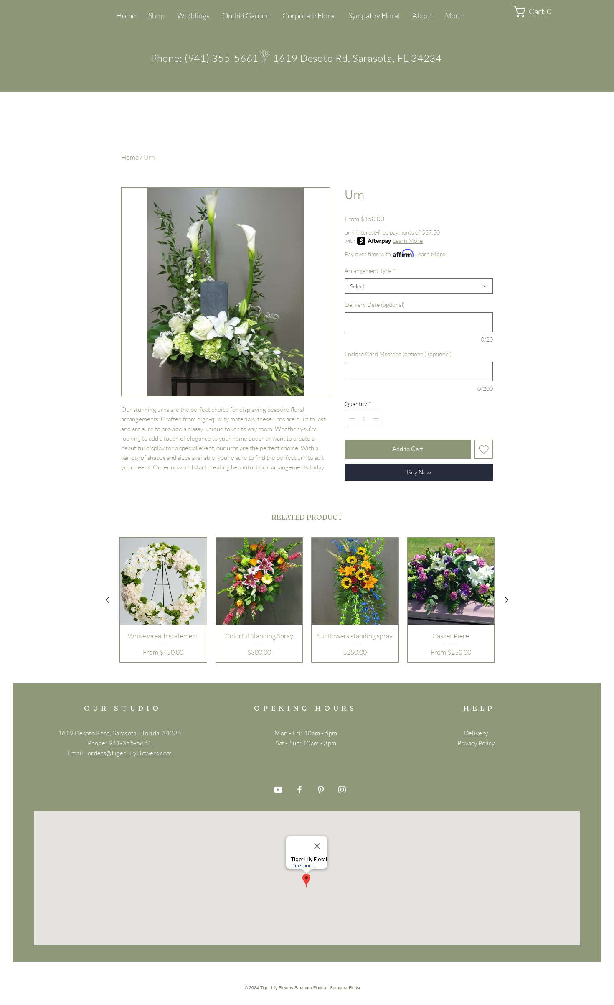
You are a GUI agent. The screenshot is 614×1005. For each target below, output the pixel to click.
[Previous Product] (107, 600)
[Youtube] (278, 790)
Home (130, 157)
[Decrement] (351, 418)
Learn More (408, 240)
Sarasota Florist (345, 987)
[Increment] (376, 418)
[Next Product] (507, 600)
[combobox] (419, 286)
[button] (536, 11)
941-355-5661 (130, 743)
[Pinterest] (321, 790)
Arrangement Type (370, 270)
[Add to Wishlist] (483, 449)
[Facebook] (299, 790)
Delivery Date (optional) (375, 304)
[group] (307, 600)
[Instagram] (342, 790)
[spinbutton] (363, 418)
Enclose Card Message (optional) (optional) (398, 353)
